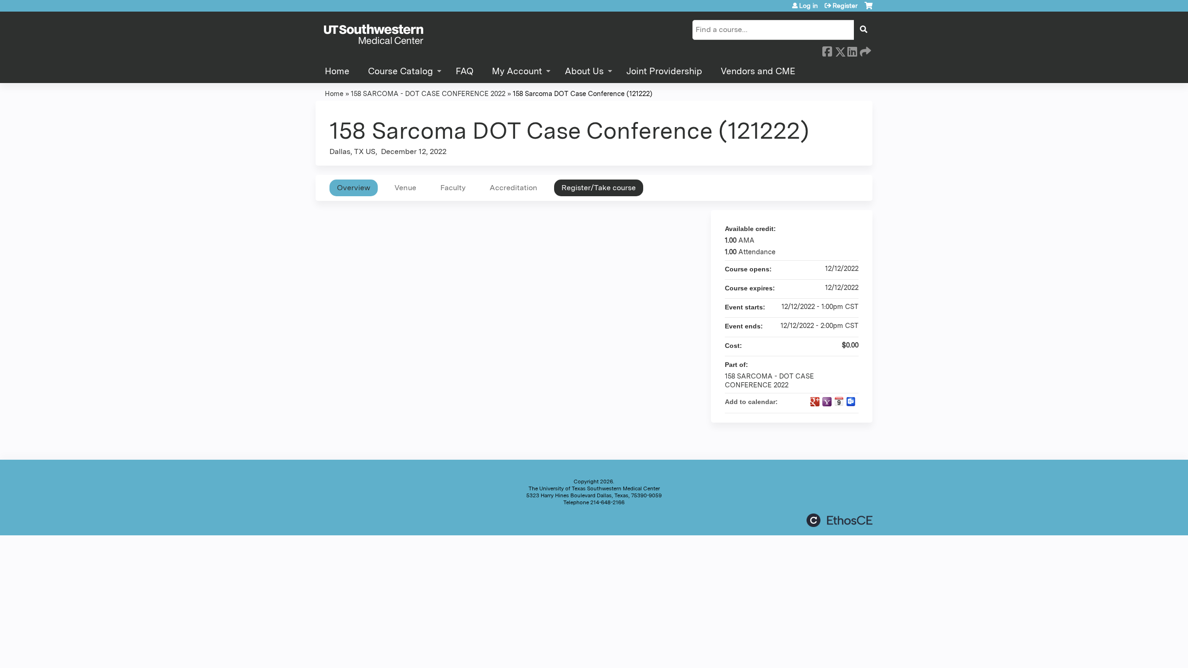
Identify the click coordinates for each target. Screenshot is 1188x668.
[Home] (374, 35)
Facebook (827, 50)
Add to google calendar (815, 401)
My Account (517, 71)
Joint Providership (664, 71)
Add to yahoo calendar (827, 401)
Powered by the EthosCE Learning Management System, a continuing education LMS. (839, 520)
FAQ (464, 71)
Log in (808, 5)
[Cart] (868, 9)
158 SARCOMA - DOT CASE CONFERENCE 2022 (428, 93)
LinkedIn (852, 50)
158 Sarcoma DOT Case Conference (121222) (582, 93)
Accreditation (513, 187)
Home (337, 71)
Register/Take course (599, 187)
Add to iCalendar (839, 401)
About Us (584, 71)
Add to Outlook (851, 401)
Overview (353, 187)
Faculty (452, 187)
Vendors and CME (758, 71)
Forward (864, 50)
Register (845, 5)
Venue (405, 187)
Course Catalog (400, 71)
